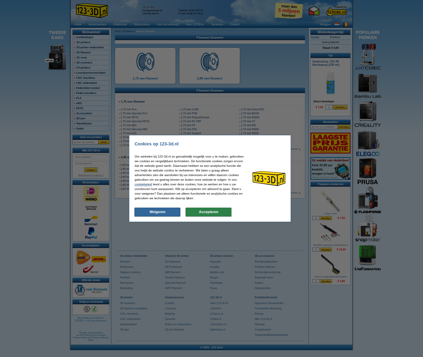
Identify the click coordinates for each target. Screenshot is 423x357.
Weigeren (157, 212)
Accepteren (208, 212)
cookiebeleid (143, 184)
